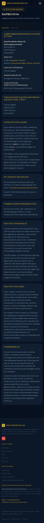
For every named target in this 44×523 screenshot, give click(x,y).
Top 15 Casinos (7, 451)
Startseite (5, 28)
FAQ (3, 455)
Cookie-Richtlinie (8, 477)
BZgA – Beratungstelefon (11, 500)
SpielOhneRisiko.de (15, 3)
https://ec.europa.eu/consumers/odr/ (23, 188)
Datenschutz (6, 474)
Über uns (5, 458)
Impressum (6, 470)
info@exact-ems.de (17, 60)
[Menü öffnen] (40, 3)
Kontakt (5, 461)
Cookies (25, 519)
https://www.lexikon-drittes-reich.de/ (25, 63)
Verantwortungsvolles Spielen (13, 480)
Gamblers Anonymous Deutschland (14, 502)
